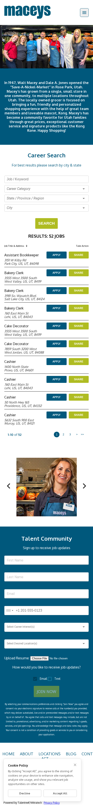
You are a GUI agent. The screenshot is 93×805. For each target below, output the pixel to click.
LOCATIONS (49, 753)
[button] (46, 188)
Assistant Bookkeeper (21, 255)
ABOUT (26, 753)
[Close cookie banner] (75, 764)
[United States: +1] (9, 610)
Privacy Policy (52, 802)
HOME (8, 753)
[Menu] (84, 12)
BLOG (71, 753)
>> (82, 434)
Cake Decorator (16, 326)
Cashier (10, 361)
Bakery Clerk (14, 273)
